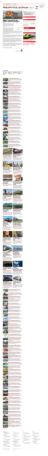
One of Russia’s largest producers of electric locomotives (15, 293)
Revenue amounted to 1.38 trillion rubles (13, 415)
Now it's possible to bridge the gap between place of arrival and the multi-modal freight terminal (17, 199)
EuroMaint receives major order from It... (14, 411)
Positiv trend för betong (16, 433)
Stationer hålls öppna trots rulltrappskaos (7, 436)
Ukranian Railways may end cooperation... (14, 389)
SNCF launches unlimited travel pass (13, 134)
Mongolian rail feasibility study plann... (14, 310)
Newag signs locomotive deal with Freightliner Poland (7, 282)
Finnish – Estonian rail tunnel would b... (14, 113)
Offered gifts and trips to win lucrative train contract (14, 356)
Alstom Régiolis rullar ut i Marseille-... (17, 439)
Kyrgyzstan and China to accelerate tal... (14, 341)
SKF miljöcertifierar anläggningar (26, 433)
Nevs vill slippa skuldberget (36, 433)
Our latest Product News (31, 7)
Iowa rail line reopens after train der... (14, 130)
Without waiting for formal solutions (12, 117)
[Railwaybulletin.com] (16, 8)
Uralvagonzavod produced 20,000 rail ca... (14, 352)
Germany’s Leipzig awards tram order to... (14, 106)
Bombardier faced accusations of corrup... (14, 355)
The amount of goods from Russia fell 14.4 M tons (14, 401)
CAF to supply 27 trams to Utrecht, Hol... (14, 289)
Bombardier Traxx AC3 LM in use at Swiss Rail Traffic (17, 196)
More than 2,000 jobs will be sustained (13, 321)
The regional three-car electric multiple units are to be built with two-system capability (29, 40)
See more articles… (5, 428)
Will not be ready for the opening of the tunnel (13, 366)
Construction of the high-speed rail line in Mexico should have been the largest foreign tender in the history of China (15, 87)
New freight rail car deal (11, 408)
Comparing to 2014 (10, 300)
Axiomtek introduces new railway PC (42, 6)
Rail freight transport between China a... (14, 103)
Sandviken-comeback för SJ (16, 440)
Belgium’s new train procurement (12, 331)
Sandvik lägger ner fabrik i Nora (16, 443)
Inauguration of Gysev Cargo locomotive (18, 210)
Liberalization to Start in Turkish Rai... (14, 404)
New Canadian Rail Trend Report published (7, 210)
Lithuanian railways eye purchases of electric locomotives (29, 12)
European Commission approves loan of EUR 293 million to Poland (17, 269)
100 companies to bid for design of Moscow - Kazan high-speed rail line (17, 182)
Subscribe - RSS (26, 25)
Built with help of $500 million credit (12, 82)
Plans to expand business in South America (13, 363)
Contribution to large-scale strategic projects (13, 398)
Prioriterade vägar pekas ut (36, 440)
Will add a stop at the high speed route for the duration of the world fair (17, 170)
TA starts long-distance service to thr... (14, 383)
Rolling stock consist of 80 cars (12, 314)
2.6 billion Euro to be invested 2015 (12, 405)
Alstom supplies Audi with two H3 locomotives (7, 182)
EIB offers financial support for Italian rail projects (7, 268)
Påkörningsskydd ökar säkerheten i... (7, 443)
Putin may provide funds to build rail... (14, 348)
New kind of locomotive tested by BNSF (20, 73)
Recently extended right (11, 93)
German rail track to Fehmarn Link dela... (14, 365)
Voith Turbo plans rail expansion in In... (14, 369)
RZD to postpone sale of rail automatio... (14, 296)
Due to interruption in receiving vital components (14, 422)
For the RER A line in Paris (11, 100)
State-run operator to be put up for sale (13, 138)
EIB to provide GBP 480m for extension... (14, 334)
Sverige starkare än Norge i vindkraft (7, 440)
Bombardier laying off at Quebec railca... (14, 421)
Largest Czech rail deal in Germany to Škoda (17, 282)
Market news (25, 44)
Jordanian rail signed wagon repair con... (14, 386)
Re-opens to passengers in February (12, 359)
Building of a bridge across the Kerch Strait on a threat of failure (7, 239)
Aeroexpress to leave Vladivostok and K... (14, 372)
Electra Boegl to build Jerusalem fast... (14, 110)
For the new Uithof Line (11, 290)
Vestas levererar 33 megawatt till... (26, 432)
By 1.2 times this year (10, 128)
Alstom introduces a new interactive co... (14, 327)
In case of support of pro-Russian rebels (13, 390)
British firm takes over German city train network (17, 155)
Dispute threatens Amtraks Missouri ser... (14, 306)
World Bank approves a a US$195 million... (27, 436)
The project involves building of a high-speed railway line (15, 349)
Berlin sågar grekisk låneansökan (7, 432)
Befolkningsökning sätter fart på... (36, 443)
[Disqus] (13, 60)
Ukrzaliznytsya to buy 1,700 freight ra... (14, 123)
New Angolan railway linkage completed (14, 81)
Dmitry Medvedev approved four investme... (14, 337)
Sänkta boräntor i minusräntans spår (17, 432)
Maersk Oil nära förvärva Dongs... (36, 432)
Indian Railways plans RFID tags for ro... (14, 78)
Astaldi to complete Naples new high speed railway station (29, 13)
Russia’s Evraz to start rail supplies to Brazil (17, 238)
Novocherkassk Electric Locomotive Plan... (14, 292)
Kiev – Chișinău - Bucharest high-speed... (14, 89)
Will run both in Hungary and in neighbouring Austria (17, 211)
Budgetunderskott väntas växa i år (7, 433)
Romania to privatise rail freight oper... (14, 137)
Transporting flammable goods (12, 131)
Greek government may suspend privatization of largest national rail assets (7, 254)
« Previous (32, 23)
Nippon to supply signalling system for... (14, 362)
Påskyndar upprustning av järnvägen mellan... (37, 439)
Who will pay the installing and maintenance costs (14, 307)
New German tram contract (11, 107)
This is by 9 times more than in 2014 (12, 124)
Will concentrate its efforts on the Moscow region (14, 373)
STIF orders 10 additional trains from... (14, 99)
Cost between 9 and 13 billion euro (12, 114)
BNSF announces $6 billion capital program (11, 20)
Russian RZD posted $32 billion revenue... (14, 414)
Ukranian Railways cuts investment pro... (14, 299)
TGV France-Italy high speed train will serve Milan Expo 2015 (17, 168)
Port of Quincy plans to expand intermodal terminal (5, 73)
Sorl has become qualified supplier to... (14, 96)
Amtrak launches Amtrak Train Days (27, 443)
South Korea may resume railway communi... (15, 376)
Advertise (43, 5)
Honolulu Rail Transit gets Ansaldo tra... (14, 313)
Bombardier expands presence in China (7, 155)
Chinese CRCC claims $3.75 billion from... (14, 85)
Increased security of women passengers (13, 79)
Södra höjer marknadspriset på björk (17, 446)
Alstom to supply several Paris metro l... (14, 320)
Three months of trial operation (12, 387)
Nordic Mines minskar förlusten (26, 440)
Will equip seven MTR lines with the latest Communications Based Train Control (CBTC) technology (15, 394)
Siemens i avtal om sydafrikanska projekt (7, 439)
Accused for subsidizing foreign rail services (13, 380)
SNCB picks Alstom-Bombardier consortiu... (15, 330)
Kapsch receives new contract (12, 323)
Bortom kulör (15, 436)
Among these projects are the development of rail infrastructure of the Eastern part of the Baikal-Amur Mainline (14, 339)
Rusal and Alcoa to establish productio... (14, 345)
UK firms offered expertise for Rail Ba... (14, 397)
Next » (34, 23)
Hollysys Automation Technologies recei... (14, 120)
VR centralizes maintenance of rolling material (16, 253)
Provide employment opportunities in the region (14, 317)
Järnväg (32, 42)
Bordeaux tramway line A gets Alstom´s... (14, 425)
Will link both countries (11, 342)
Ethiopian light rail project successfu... (14, 141)
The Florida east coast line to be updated (13, 145)
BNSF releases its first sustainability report (15, 73)
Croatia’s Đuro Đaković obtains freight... (14, 407)
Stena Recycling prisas (35, 436)
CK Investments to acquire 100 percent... (14, 418)
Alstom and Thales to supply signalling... (14, 393)
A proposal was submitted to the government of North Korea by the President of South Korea (14, 377)
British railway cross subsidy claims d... (14, 379)
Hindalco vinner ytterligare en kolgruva (27, 439)
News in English (30, 44)
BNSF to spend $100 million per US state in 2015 (10, 73)
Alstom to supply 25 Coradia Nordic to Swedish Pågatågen (17, 223)
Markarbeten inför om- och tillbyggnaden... (7, 446)
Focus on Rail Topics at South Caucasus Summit (7, 196)
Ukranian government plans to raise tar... (14, 127)
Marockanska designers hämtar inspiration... (17, 445)
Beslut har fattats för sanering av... (7, 445)
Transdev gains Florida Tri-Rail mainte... (14, 144)
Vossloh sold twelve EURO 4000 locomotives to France (7, 224)
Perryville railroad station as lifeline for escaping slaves (7, 168)
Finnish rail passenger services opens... (14, 92)
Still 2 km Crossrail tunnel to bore (13, 303)
